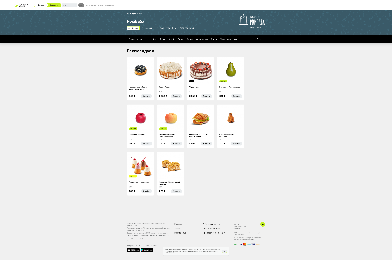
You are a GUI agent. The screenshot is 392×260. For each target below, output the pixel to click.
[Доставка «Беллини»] (21, 5)
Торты (214, 39)
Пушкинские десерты (197, 39)
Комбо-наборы (176, 39)
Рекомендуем (135, 39)
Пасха (162, 39)
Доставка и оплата (212, 228)
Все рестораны (136, 13)
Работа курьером (211, 224)
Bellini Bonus (180, 233)
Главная (178, 224)
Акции (177, 228)
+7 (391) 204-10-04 (185, 28)
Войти (81, 5)
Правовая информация (214, 233)
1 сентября (151, 39)
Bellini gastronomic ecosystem (240, 227)
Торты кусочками (228, 39)
